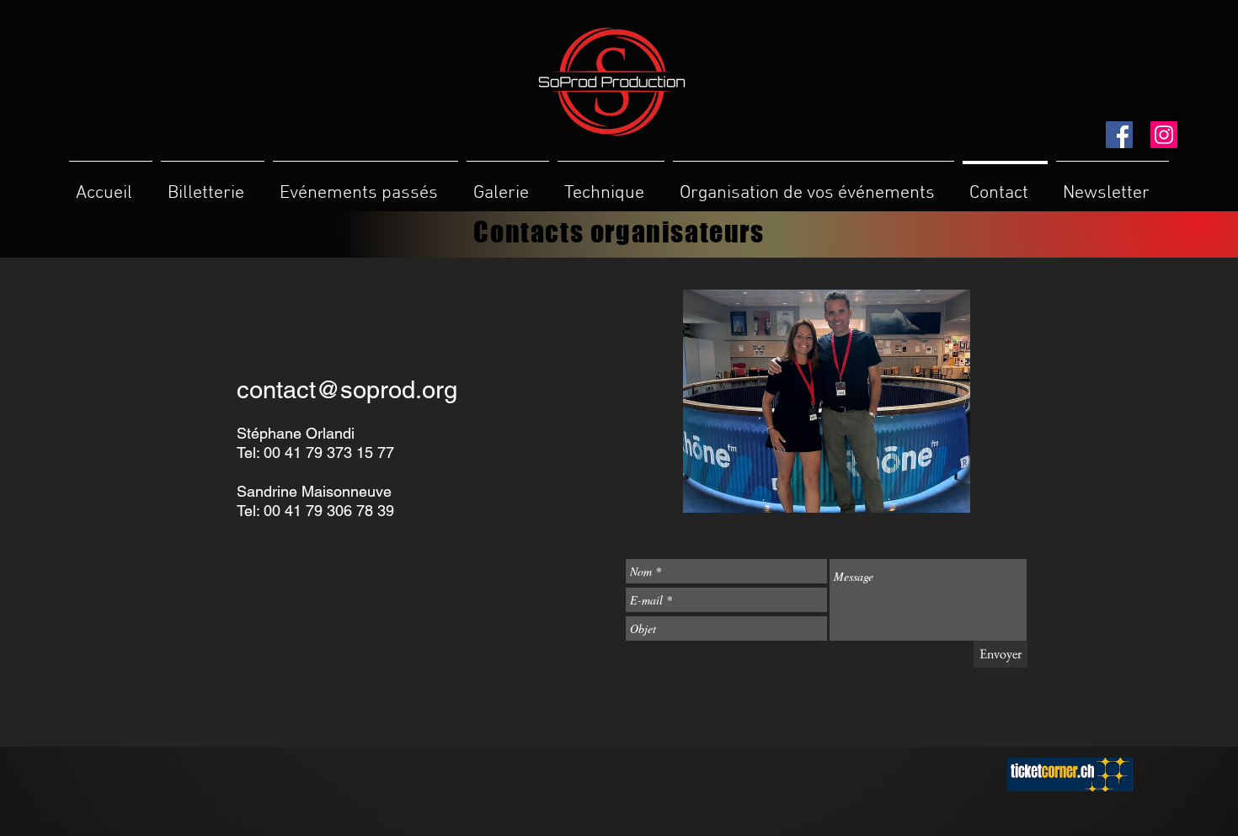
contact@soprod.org (347, 389)
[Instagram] (1163, 134)
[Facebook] (1119, 134)
